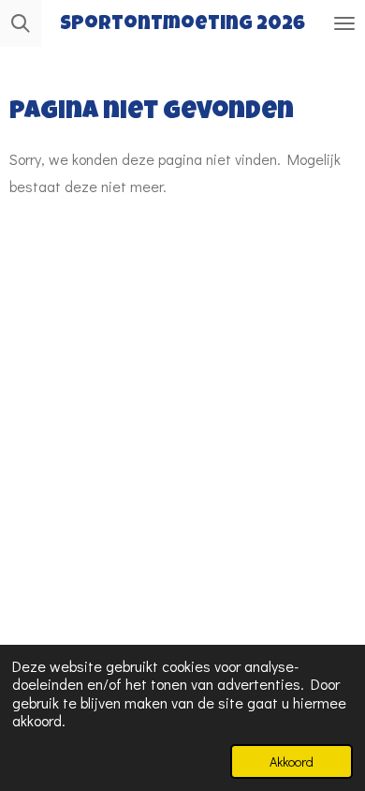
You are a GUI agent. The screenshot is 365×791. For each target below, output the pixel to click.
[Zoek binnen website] (20, 23)
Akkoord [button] (292, 761)
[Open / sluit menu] (344, 23)
